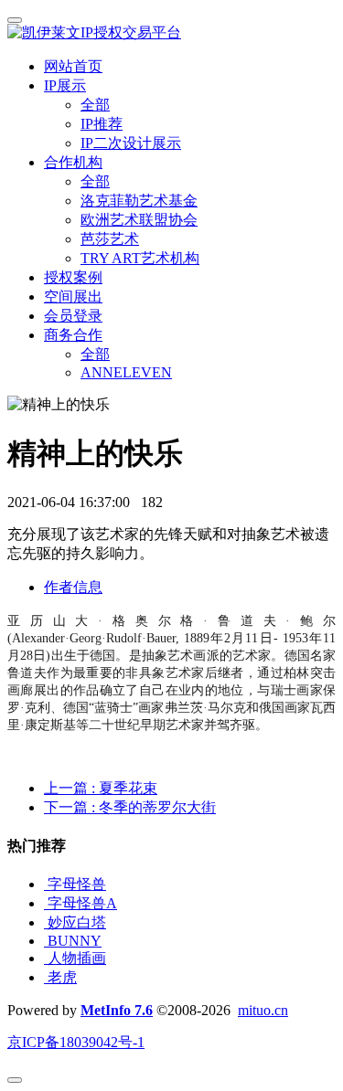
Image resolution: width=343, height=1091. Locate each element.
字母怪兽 (77, 884)
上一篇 (100, 788)
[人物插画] (46, 958)
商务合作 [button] (73, 335)
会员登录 (73, 315)
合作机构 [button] (73, 162)
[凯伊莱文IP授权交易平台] (171, 33)
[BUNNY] (46, 940)
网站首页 (73, 66)
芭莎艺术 (109, 239)
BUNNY (75, 940)
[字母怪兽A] (46, 903)
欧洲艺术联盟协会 (139, 220)
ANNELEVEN (126, 372)
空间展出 (73, 296)
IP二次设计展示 (130, 143)
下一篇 (130, 807)
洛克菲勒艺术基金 (139, 200)
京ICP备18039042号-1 (76, 1042)
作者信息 (73, 587)
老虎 (62, 977)
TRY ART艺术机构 (139, 258)
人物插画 (77, 958)
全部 (95, 104)
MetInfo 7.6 (116, 1010)
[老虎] (46, 977)
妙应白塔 (77, 922)
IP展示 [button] (65, 85)
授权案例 (73, 277)
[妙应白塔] (46, 922)
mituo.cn (263, 1010)
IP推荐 (101, 124)
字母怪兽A (82, 903)
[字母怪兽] (46, 884)
